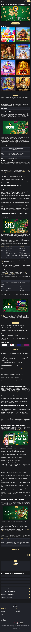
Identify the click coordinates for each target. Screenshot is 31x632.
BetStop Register (3, 620)
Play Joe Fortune (15, 349)
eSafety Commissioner (16, 391)
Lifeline (7, 493)
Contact (28, 382)
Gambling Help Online (4, 619)
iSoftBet (13, 273)
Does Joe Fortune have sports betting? (7, 597)
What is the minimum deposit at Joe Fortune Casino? (9, 588)
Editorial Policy (24, 496)
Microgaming (8, 273)
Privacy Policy (23, 171)
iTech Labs (23, 368)
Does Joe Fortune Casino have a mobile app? (8, 585)
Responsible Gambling (4, 617)
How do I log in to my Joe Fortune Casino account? (8, 591)
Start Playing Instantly (15, 549)
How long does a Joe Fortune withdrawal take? (8, 575)
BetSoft (4, 273)
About (2, 610)
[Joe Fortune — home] (2, 1)
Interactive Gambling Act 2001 (17, 210)
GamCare (2, 261)
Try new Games (15, 95)
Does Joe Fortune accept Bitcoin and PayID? (7, 594)
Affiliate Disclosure (19, 429)
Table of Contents (4, 108)
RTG (25, 272)
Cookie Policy (5, 172)
